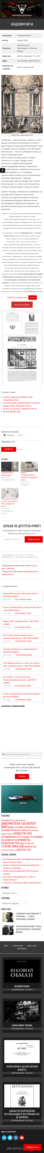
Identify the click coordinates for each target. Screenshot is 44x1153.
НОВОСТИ (23, 833)
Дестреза (23, 557)
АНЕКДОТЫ (7, 820)
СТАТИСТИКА (12, 846)
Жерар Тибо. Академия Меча (17, 297)
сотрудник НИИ (27, 291)
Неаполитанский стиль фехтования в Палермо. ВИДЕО (28, 929)
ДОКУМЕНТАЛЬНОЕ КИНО (16, 830)
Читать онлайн (22, 305)
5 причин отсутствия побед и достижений (22, 883)
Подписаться (34, 539)
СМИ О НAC (26, 843)
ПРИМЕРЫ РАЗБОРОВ (15, 842)
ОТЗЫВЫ (26, 837)
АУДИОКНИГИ (20, 820)
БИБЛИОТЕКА (7, 557)
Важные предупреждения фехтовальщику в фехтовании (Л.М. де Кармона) (22, 1114)
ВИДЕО (12, 827)
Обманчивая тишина (22, 1025)
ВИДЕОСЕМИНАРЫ (27, 827)
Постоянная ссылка (23, 599)
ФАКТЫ (30, 846)
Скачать (32, 297)
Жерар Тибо (15, 412)
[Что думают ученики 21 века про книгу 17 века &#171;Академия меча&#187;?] (9, 493)
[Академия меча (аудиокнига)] (9, 467)
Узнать (22, 776)
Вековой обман (22, 986)
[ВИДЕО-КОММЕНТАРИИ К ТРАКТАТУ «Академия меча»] (29, 467)
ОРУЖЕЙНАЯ (10, 836)
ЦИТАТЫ (23, 849)
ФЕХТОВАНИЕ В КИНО (8, 850)
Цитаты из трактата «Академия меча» (20, 409)
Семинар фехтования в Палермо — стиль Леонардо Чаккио (28, 916)
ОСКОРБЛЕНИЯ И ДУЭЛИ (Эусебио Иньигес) (22, 1068)
